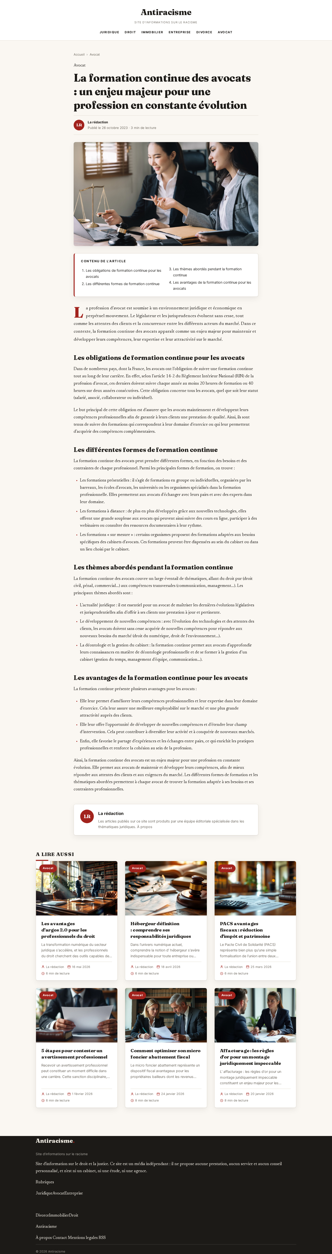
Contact (60, 1238)
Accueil (79, 54)
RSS (102, 1238)
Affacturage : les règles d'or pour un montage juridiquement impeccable (250, 1057)
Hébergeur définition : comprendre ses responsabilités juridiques (161, 930)
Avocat (225, 32)
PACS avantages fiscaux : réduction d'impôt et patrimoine (245, 930)
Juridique (110, 32)
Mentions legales (83, 1238)
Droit (130, 32)
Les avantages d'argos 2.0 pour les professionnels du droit (68, 930)
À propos (144, 827)
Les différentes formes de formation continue (122, 284)
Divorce (204, 32)
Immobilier (152, 32)
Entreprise (180, 32)
